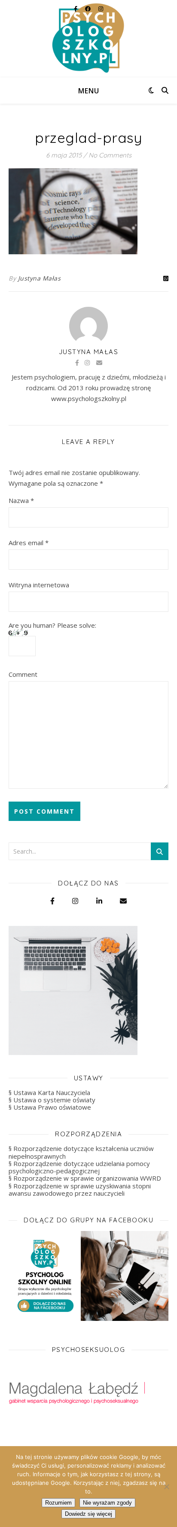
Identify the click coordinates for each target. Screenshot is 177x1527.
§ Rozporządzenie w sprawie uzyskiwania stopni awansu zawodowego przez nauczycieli (80, 1189)
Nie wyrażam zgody (107, 1502)
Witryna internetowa (39, 584)
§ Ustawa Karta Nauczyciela (49, 1092)
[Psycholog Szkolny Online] (88, 38)
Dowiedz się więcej (88, 1514)
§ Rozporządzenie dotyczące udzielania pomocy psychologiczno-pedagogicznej (79, 1167)
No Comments (109, 155)
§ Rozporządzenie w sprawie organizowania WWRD (85, 1178)
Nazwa (21, 500)
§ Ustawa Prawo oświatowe (50, 1107)
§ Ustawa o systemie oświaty (52, 1099)
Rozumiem (58, 1502)
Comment (23, 674)
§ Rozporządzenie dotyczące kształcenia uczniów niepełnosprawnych (81, 1152)
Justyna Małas (39, 278)
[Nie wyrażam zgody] (166, 1486)
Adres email (29, 542)
